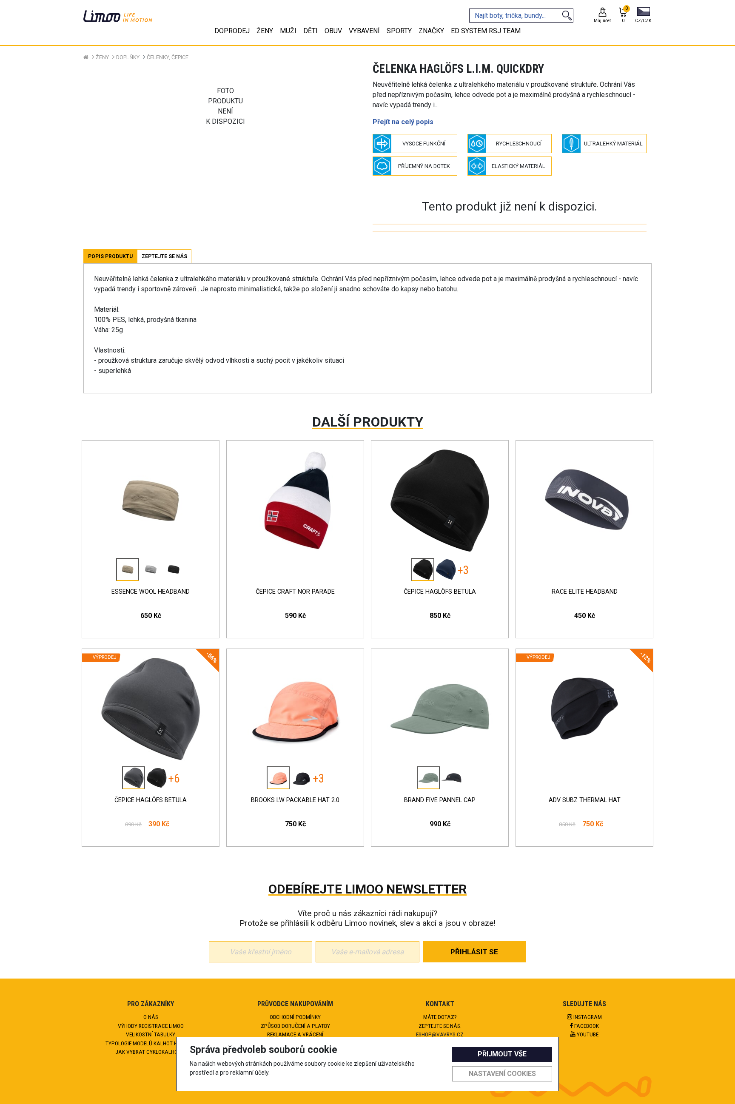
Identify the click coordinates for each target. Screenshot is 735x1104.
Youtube (586, 1034)
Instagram (587, 1016)
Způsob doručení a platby (295, 1025)
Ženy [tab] (264, 31)
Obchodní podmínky (295, 1016)
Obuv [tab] (333, 31)
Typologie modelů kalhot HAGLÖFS (150, 1043)
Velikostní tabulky (150, 1034)
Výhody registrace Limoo (151, 1025)
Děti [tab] (310, 31)
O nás (150, 1016)
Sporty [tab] (399, 31)
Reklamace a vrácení (295, 1034)
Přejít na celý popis (403, 122)
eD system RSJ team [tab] (486, 31)
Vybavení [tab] (364, 31)
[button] (643, 15)
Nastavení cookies (502, 1074)
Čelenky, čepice (167, 57)
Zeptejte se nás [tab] (164, 256)
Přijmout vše (502, 1054)
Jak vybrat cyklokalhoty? (150, 1051)
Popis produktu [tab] (110, 256)
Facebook (586, 1025)
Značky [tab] (431, 31)
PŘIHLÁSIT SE (474, 952)
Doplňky (128, 57)
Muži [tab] (288, 31)
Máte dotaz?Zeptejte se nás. (440, 1021)
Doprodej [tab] (232, 31)
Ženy (102, 57)
